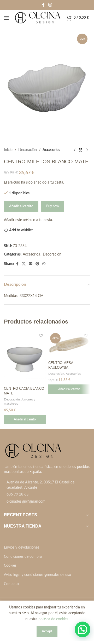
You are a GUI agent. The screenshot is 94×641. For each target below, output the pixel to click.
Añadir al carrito (21, 206)
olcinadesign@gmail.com (26, 501)
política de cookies (53, 619)
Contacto (11, 584)
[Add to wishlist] (41, 335)
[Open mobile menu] (6, 18)
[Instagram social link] (50, 5)
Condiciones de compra (23, 557)
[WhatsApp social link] (44, 264)
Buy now (52, 206)
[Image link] (33, 450)
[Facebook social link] (43, 5)
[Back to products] (81, 150)
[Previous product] (74, 150)
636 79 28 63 (17, 494)
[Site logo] (37, 18)
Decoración (27, 150)
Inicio (8, 150)
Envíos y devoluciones (21, 547)
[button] (25, 419)
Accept (47, 631)
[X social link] (23, 264)
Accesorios (51, 150)
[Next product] (87, 150)
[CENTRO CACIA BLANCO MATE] (25, 358)
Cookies (10, 565)
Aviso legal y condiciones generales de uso (37, 575)
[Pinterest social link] (37, 264)
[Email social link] (30, 264)
